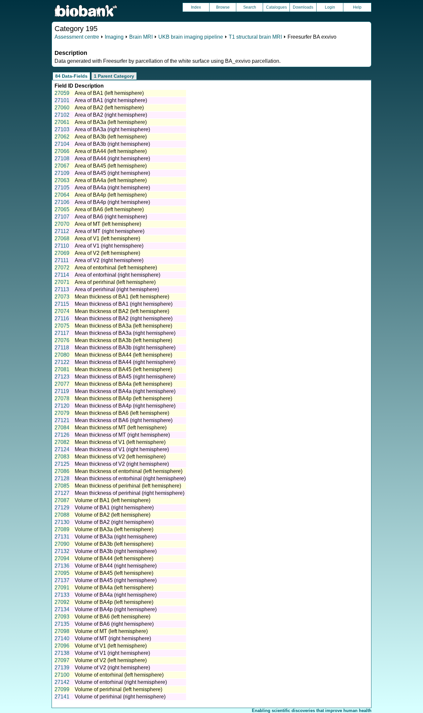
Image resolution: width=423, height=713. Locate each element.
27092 (62, 602)
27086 (62, 471)
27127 (62, 493)
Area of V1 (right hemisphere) (109, 246)
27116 (62, 318)
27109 (62, 173)
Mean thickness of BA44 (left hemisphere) (123, 355)
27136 (62, 566)
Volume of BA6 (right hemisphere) (114, 624)
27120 (62, 406)
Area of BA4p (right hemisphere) (112, 202)
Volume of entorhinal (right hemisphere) (121, 682)
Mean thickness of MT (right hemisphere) (122, 435)
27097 (62, 660)
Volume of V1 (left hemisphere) (111, 646)
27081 (62, 369)
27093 (62, 616)
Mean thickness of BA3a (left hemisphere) (123, 326)
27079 (62, 413)
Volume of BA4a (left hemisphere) (114, 587)
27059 (62, 93)
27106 (62, 202)
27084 (62, 427)
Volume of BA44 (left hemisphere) (114, 558)
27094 (62, 558)
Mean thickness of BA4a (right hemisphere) (125, 391)
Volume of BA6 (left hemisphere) (112, 616)
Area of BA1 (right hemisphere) (111, 100)
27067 (62, 166)
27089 (62, 529)
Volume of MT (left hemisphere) (111, 631)
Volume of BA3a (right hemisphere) (116, 536)
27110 (62, 246)
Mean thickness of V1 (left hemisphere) (120, 442)
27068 (62, 238)
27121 (62, 420)
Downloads (303, 7)
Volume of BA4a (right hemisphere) (116, 595)
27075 (62, 326)
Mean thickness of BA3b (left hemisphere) (123, 340)
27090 (62, 544)
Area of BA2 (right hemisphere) (111, 115)
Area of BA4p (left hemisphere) (111, 195)
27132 (62, 551)
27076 (62, 340)
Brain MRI (141, 37)
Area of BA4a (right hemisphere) (112, 187)
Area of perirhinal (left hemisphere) (115, 282)
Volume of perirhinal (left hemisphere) (118, 689)
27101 (62, 100)
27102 (62, 115)
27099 (62, 689)
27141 (62, 696)
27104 (62, 144)
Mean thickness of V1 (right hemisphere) (122, 449)
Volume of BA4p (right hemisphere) (116, 609)
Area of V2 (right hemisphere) (109, 260)
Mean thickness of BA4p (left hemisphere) (123, 398)
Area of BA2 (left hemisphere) (109, 107)
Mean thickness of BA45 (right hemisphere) (125, 376)
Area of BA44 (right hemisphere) (112, 158)
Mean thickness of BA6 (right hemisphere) (124, 420)
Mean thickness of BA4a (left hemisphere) (123, 384)
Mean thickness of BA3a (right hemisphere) (125, 333)
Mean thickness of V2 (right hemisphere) (122, 464)
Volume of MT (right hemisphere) (113, 638)
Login (330, 7)
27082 (62, 442)
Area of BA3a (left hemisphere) (111, 122)
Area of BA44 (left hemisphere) (111, 151)
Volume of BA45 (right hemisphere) (116, 580)
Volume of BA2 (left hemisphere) (112, 515)
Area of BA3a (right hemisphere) (112, 129)
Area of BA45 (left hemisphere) (111, 166)
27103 (62, 129)
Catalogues (276, 7)
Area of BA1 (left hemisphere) (109, 93)
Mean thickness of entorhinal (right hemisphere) (130, 478)
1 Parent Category (114, 76)
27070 (62, 224)
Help (357, 7)
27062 (62, 136)
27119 (62, 391)
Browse (223, 7)
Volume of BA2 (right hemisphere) (114, 522)
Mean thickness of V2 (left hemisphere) (120, 456)
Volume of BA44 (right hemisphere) (116, 566)
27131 (62, 536)
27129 (62, 507)
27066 (62, 151)
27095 (62, 573)
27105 (62, 187)
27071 (62, 282)
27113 (62, 289)
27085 (62, 486)
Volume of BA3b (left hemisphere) (114, 544)
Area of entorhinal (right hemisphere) (117, 275)
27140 (62, 638)
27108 (62, 158)
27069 (62, 253)
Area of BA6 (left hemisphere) (109, 209)
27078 (62, 398)
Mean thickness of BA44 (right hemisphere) (125, 362)
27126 (62, 435)
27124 (62, 449)
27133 (62, 595)
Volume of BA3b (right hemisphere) (116, 551)
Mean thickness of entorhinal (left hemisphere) (128, 471)
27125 (62, 464)
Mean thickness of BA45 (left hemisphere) (123, 369)
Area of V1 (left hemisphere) (107, 238)
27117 (62, 333)
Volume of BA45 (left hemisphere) (114, 573)
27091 (62, 587)
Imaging (114, 37)
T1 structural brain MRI (255, 37)
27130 (62, 522)
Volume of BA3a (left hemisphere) (114, 529)
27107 (62, 216)
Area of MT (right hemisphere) (109, 231)
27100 (62, 675)
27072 (62, 267)
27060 (62, 107)
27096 (62, 646)
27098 (62, 631)
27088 (62, 515)
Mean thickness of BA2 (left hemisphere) (122, 311)
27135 (62, 624)
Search (249, 7)
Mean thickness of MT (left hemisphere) (121, 427)
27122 (62, 362)
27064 (62, 195)
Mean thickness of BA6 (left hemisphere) (122, 413)
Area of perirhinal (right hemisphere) (117, 289)
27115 (62, 304)
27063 (62, 180)
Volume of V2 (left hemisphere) (111, 660)
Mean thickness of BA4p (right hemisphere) (125, 406)
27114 (62, 275)
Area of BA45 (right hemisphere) (112, 173)
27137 (62, 580)
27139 (62, 667)
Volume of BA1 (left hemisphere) (112, 500)
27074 (62, 311)
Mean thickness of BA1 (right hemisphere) (124, 304)
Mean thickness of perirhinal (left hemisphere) (128, 486)
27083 (62, 456)
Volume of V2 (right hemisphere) (112, 667)
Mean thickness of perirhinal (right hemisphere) (129, 493)
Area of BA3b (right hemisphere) (112, 144)
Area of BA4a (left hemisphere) (111, 180)
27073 (62, 296)
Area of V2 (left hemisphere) (107, 253)
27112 (62, 231)
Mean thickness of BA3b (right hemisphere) (125, 347)
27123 (62, 376)
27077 (62, 384)
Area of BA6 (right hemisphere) (111, 216)
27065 (62, 209)
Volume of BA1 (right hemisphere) (114, 507)
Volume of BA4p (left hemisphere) (114, 602)
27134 (62, 609)
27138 (62, 653)
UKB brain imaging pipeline (190, 37)
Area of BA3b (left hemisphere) (111, 136)
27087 (62, 500)
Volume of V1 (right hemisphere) (112, 653)
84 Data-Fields (71, 76)
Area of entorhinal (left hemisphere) (116, 267)
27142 (62, 682)
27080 (62, 355)
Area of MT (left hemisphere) (108, 224)
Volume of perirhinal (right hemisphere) (120, 696)
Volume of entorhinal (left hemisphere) (119, 675)
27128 (62, 478)
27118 (62, 347)
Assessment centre (77, 37)
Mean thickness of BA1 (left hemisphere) (122, 296)
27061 (62, 122)
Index (196, 7)
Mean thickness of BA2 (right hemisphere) (124, 318)
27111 (62, 260)
